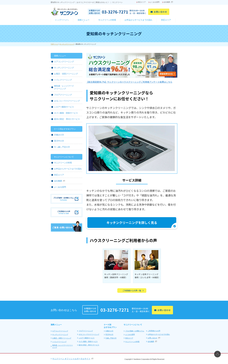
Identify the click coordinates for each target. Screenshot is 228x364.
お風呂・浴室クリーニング (66, 74)
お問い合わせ (152, 338)
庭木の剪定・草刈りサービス (67, 119)
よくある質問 (154, 2)
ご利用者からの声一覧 (132, 290)
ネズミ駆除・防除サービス (66, 113)
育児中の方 (59, 141)
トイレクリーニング (63, 80)
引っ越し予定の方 (62, 147)
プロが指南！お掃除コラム (134, 331)
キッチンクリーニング (67, 44)
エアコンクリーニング (64, 61)
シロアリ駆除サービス (64, 107)
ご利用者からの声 (154, 331)
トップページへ (62, 20)
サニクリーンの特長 (107, 20)
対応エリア (142, 2)
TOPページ (54, 44)
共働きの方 (59, 135)
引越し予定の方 (111, 338)
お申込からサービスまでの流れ (138, 20)
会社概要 (167, 2)
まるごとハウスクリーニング (67, 101)
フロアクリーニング (63, 95)
